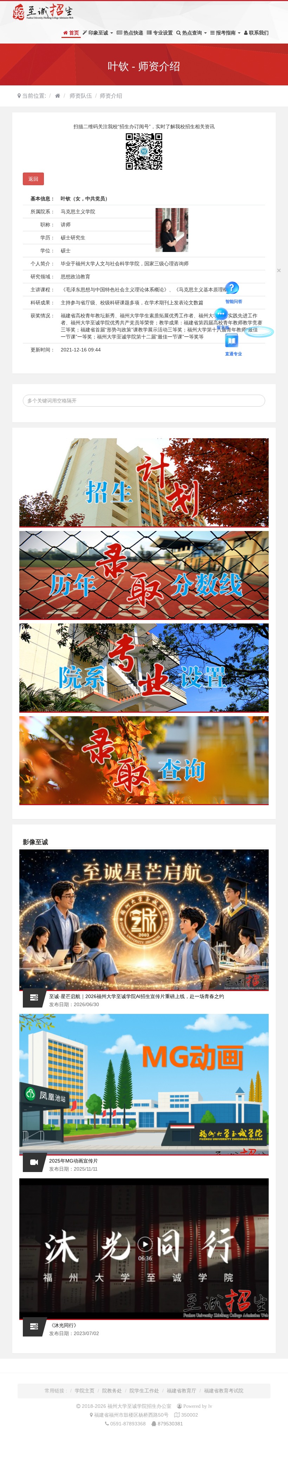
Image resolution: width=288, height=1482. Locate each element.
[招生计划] (144, 483)
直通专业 (255, 313)
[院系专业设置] (144, 668)
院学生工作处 (144, 1390)
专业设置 (162, 32)
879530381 (170, 1423)
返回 (33, 179)
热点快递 (132, 32)
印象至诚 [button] (98, 32)
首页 (73, 32)
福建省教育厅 (181, 1390)
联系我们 (258, 32)
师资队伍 (80, 96)
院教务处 (112, 1390)
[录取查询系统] (144, 760)
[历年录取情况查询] (144, 575)
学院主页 (84, 1390)
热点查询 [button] (192, 32)
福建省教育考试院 (223, 1390)
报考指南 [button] (226, 32)
